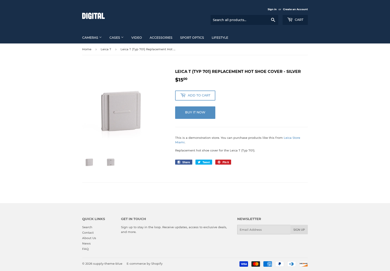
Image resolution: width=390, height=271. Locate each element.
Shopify (156, 263)
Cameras (90, 38)
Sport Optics (192, 38)
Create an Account (295, 9)
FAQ (85, 249)
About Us (89, 238)
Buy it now (195, 112)
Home (86, 49)
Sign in (272, 9)
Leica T (106, 49)
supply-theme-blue (107, 263)
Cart (298, 20)
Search (87, 227)
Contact (88, 232)
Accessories (161, 38)
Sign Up (299, 229)
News (86, 243)
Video (136, 38)
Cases (115, 38)
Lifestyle (220, 38)
